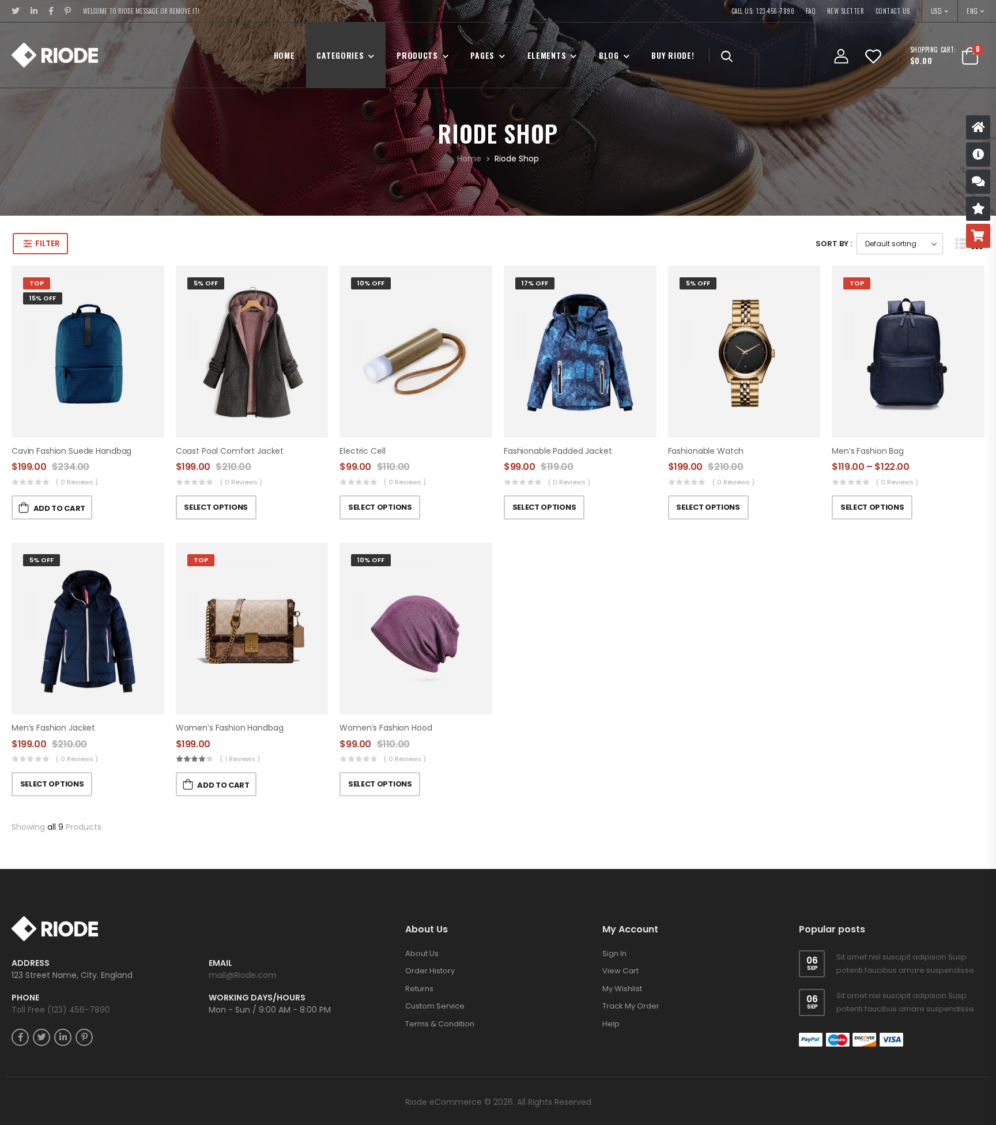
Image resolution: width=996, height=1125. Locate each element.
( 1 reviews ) (240, 758)
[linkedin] (34, 11)
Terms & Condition (439, 1023)
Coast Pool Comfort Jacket (230, 451)
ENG (972, 11)
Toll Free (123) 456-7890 (61, 1009)
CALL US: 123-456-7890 (763, 10)
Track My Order (630, 1005)
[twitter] (16, 11)
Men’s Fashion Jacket (53, 727)
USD (937, 11)
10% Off (370, 283)
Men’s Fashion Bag (868, 451)
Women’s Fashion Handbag (230, 727)
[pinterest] (68, 11)
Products (417, 55)
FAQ (811, 10)
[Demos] (978, 127)
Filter (47, 243)
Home (284, 55)
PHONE (25, 998)
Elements (547, 55)
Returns (419, 988)
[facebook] (51, 11)
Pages (482, 55)
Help (611, 1023)
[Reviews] (978, 209)
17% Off (535, 283)
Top (36, 283)
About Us (422, 953)
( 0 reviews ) (77, 482)
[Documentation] (978, 154)
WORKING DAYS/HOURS (257, 998)
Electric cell (362, 451)
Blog (609, 55)
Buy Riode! (672, 55)
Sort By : (834, 243)
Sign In (614, 953)
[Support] (978, 182)
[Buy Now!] (978, 236)
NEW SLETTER (846, 10)
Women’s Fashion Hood (385, 727)
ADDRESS (31, 963)
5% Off (206, 283)
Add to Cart (59, 508)
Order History (430, 970)
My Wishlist (622, 988)
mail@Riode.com (243, 975)
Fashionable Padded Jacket (558, 451)
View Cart (620, 970)
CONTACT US (893, 10)
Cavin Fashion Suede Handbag (71, 451)
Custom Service (435, 1005)
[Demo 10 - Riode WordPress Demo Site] (55, 55)
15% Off (42, 298)
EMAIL (220, 963)
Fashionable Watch (706, 451)
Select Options (215, 507)
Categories (340, 55)
